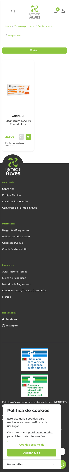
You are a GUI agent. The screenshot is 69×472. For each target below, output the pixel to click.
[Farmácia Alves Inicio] (34, 11)
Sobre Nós (8, 189)
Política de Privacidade (16, 236)
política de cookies (40, 432)
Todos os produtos (24, 26)
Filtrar (35, 50)
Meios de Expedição (14, 278)
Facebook (11, 319)
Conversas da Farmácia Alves (19, 207)
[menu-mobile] (4, 11)
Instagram (12, 325)
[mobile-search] (13, 11)
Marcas (6, 296)
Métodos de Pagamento (16, 284)
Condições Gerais (12, 242)
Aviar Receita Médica (14, 271)
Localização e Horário (15, 201)
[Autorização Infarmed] (34, 385)
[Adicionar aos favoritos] (21, 137)
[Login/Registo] (63, 11)
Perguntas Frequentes (15, 230)
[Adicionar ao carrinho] (28, 137)
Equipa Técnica (11, 195)
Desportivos (14, 35)
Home (7, 26)
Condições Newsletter (15, 249)
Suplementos (45, 26)
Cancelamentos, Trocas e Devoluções (24, 290)
